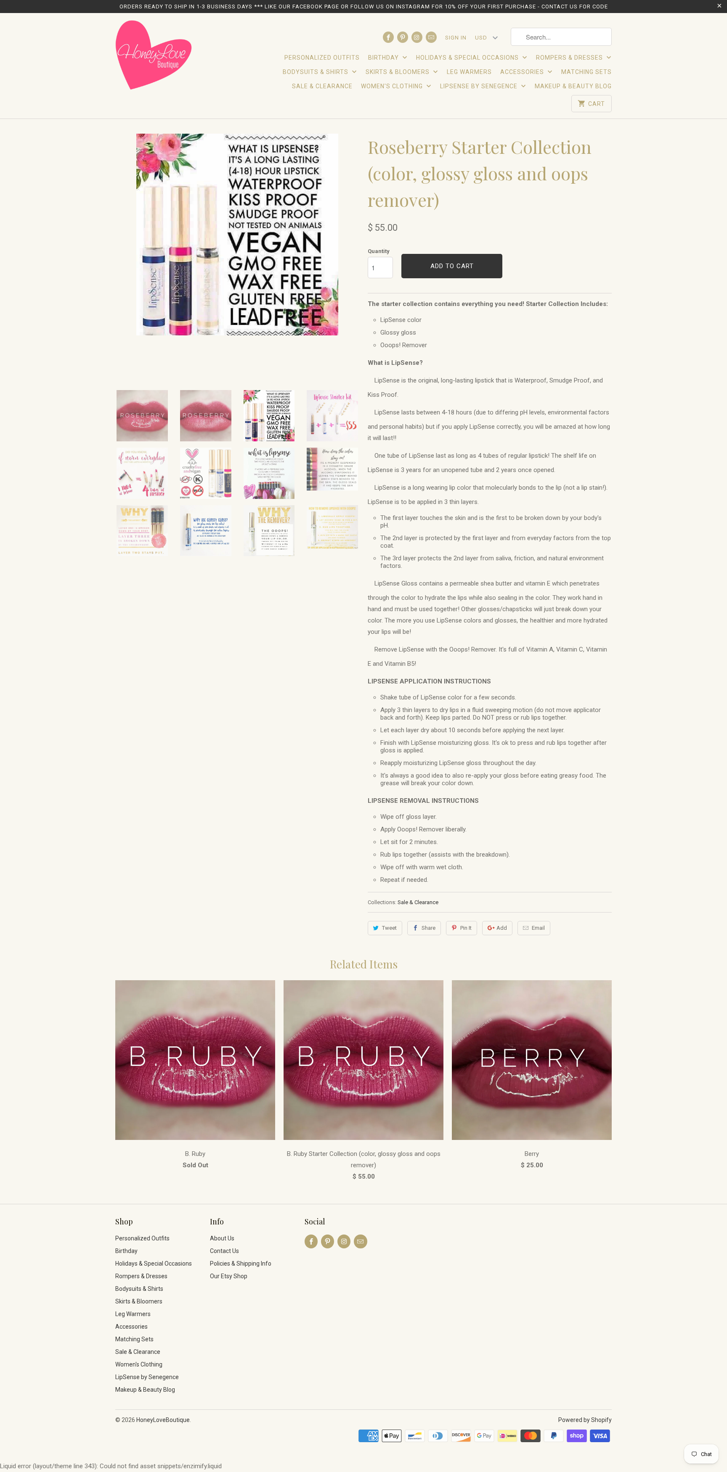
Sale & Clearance (322, 86)
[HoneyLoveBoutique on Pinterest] (402, 37)
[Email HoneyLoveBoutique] (431, 37)
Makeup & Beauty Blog (573, 86)
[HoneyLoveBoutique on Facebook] (388, 37)
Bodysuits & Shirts (316, 72)
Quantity (379, 251)
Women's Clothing (393, 86)
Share (428, 928)
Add (501, 928)
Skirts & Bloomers (398, 72)
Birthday (384, 57)
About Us (222, 1238)
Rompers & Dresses (570, 57)
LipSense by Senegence (479, 86)
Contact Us (224, 1251)
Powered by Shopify (585, 1420)
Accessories (523, 72)
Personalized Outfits (322, 57)
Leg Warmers (469, 72)
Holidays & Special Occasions (468, 57)
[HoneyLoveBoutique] (154, 56)
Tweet (389, 928)
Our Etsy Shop (228, 1276)
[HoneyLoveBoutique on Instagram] (416, 37)
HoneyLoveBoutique (163, 1420)
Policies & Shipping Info (240, 1263)
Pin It (466, 928)
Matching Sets (586, 72)
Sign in (456, 37)
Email (538, 928)
